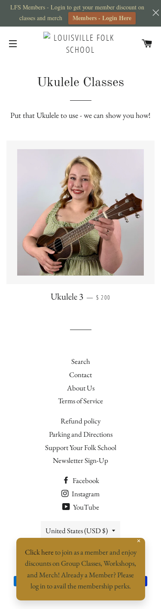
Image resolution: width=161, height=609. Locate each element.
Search (80, 361)
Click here (39, 552)
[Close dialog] (146, 434)
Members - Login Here (102, 17)
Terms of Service (80, 400)
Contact (80, 374)
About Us (80, 388)
